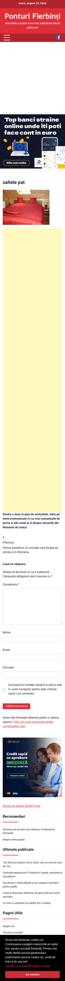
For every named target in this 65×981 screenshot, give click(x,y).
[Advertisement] (32, 78)
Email (6, 650)
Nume (6, 632)
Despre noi (8, 926)
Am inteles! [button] (33, 974)
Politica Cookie (40, 965)
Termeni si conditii (16, 965)
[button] (51, 966)
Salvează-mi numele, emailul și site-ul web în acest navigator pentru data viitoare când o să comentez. (35, 689)
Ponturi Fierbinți (32, 15)
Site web (8, 667)
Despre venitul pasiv (14, 839)
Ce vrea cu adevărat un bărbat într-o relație (26, 903)
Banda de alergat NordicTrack (21, 806)
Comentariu (11, 584)
